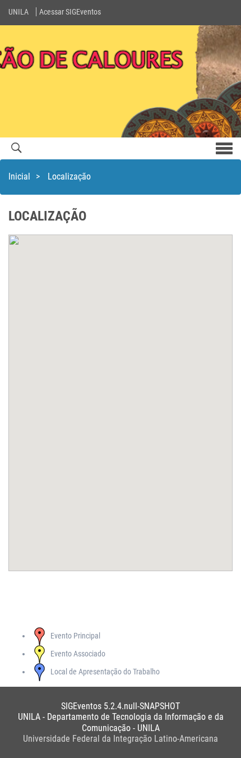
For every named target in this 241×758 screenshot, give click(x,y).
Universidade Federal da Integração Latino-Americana (120, 738)
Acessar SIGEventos (70, 11)
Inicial (19, 176)
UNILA (18, 11)
